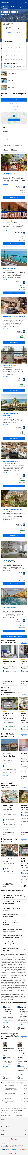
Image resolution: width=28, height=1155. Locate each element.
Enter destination (9, 23)
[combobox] (14, 24)
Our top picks (14, 99)
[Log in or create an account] (21, 2)
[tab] (8, 32)
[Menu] (26, 2)
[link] (5, 135)
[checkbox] (22, 44)
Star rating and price (14, 106)
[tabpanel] (14, 51)
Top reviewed (14, 109)
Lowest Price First (14, 103)
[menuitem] (5, 6)
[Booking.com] (5, 2)
